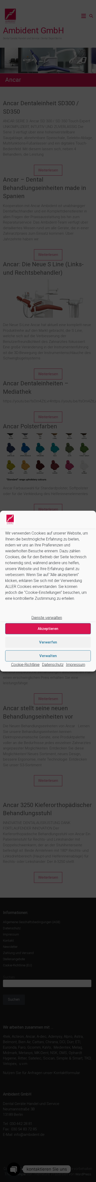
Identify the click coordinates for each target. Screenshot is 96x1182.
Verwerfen (48, 642)
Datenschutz (53, 664)
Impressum (75, 664)
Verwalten (48, 656)
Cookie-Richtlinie (25, 664)
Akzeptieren (48, 628)
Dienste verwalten (47, 617)
